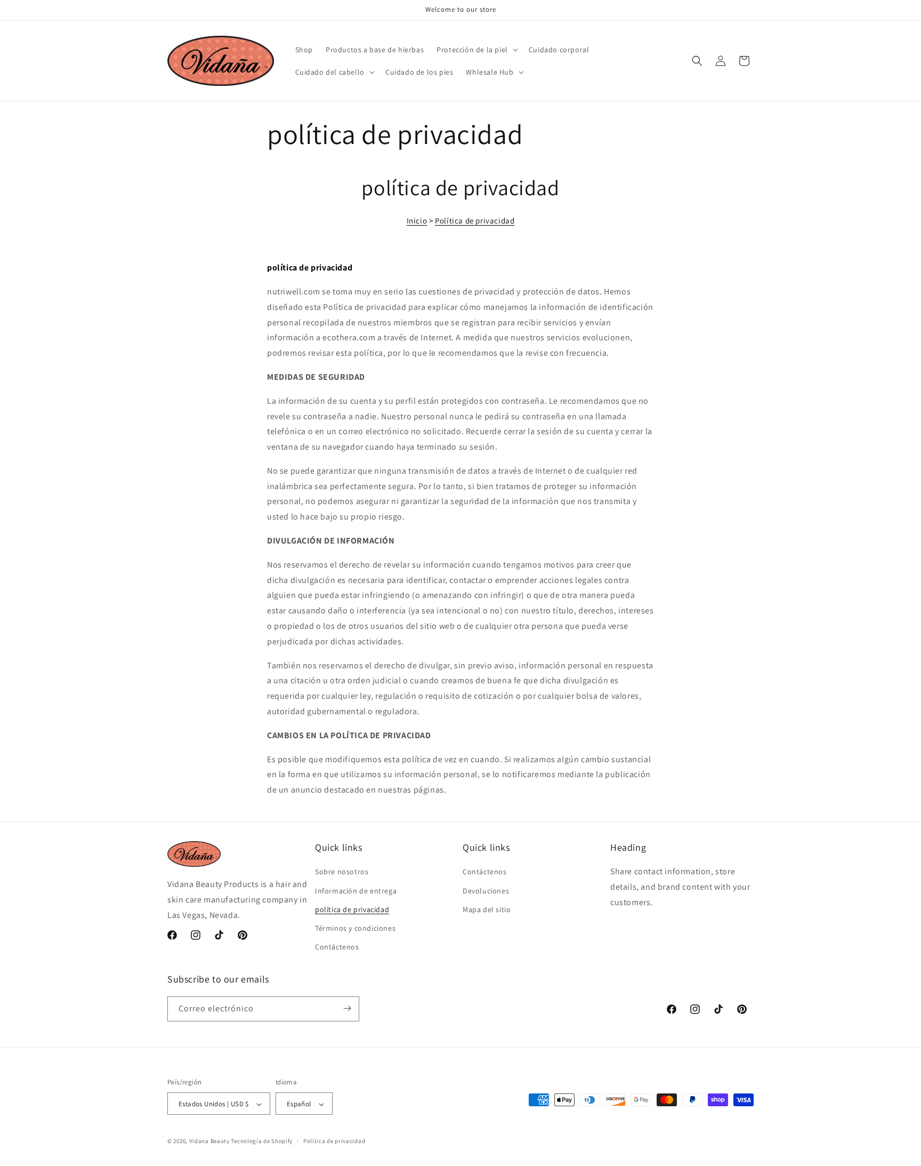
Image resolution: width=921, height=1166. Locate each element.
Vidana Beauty (209, 1141)
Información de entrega (356, 891)
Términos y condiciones (355, 928)
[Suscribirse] (347, 1008)
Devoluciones (486, 891)
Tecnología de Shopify (262, 1141)
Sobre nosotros (341, 872)
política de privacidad (352, 909)
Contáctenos (337, 947)
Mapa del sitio (487, 909)
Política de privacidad (474, 220)
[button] (476, 49)
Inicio (417, 220)
